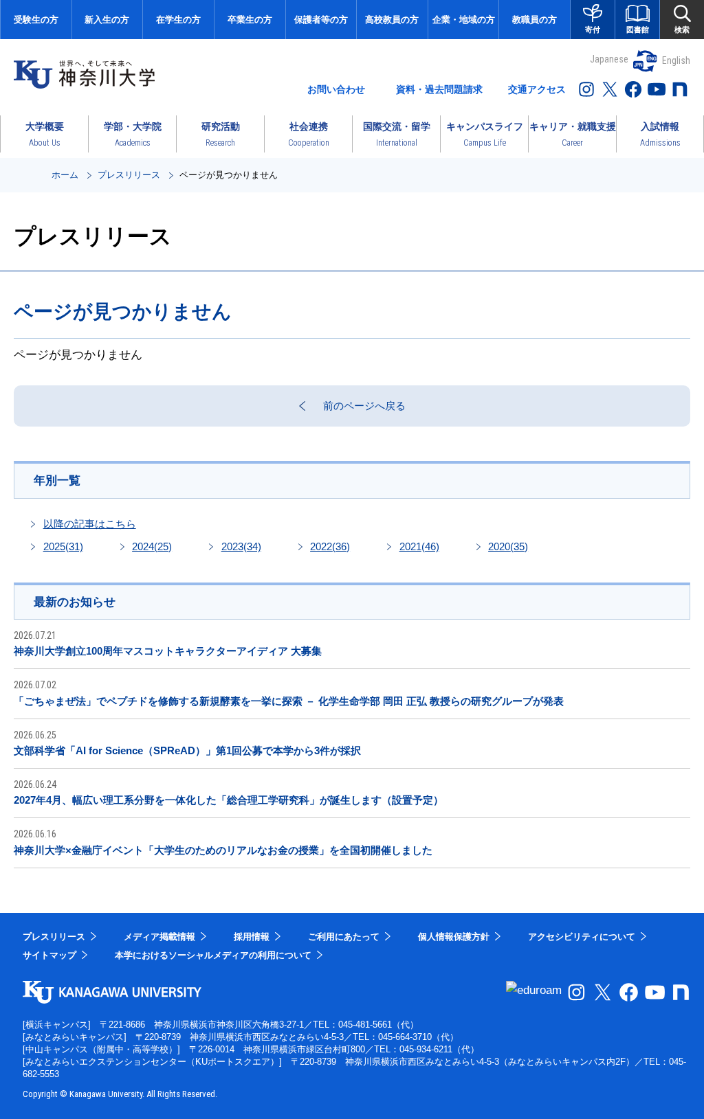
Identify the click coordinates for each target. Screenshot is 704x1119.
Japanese (609, 59)
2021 (419, 546)
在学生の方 (178, 19)
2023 (241, 546)
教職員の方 (534, 19)
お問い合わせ (336, 89)
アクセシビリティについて (581, 936)
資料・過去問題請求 (439, 89)
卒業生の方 (250, 19)
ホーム (65, 175)
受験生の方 (36, 19)
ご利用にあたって (344, 936)
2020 (508, 546)
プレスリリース (129, 175)
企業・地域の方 (463, 19)
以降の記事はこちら (89, 524)
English (676, 60)
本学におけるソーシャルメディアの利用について (213, 955)
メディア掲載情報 (159, 936)
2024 (152, 546)
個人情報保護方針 (454, 936)
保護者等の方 (321, 19)
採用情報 (252, 936)
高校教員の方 (392, 19)
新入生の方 (107, 19)
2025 (63, 546)
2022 (330, 546)
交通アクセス (537, 89)
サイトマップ (49, 955)
